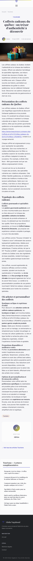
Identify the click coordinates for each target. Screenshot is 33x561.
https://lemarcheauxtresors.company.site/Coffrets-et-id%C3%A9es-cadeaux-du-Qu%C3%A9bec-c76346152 (16, 134)
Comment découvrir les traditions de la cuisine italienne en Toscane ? (16, 478)
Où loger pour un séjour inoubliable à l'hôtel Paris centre (16, 504)
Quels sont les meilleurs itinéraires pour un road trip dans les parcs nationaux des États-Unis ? (15, 497)
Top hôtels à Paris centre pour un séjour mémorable (14, 490)
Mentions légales (7, 546)
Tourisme (10, 12)
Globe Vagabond (13, 522)
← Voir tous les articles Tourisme (13, 447)
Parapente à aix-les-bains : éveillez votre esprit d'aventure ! (15, 472)
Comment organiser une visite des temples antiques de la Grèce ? (15, 484)
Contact (4, 550)
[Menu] (16, 5)
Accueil (4, 12)
